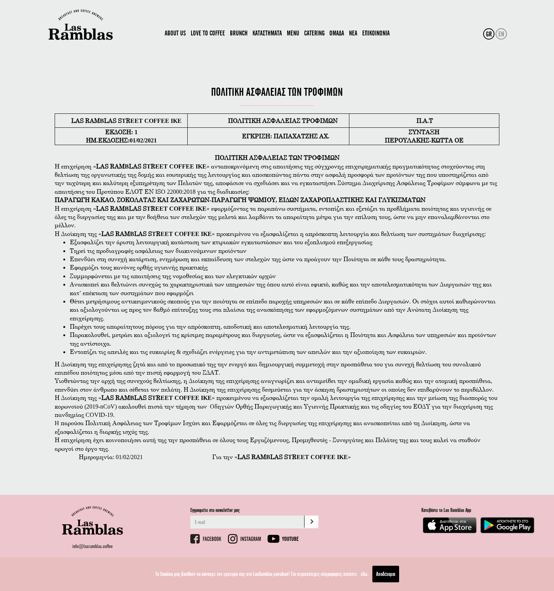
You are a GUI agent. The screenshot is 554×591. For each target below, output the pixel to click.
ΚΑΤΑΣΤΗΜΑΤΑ (267, 33)
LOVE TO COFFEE (208, 33)
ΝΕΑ (353, 33)
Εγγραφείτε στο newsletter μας (215, 509)
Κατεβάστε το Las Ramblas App (446, 509)
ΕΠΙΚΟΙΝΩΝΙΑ (376, 33)
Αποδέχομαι (385, 574)
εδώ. (365, 574)
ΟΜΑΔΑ (336, 33)
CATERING (314, 33)
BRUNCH (239, 33)
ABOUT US (175, 33)
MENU (293, 33)
